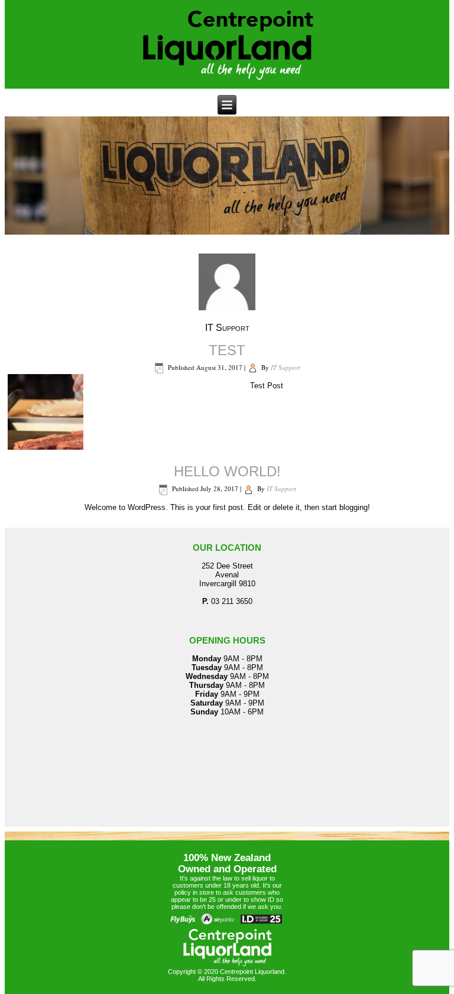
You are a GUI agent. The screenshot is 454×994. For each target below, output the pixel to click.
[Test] (47, 450)
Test (227, 350)
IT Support (285, 367)
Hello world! (227, 471)
